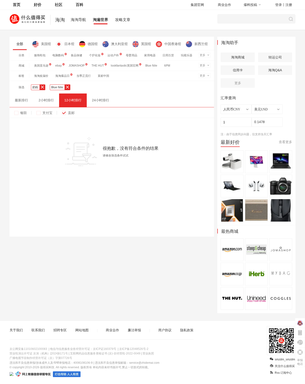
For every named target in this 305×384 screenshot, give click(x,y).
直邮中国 (103, 76)
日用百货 (168, 55)
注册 (288, 5)
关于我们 (16, 330)
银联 (23, 113)
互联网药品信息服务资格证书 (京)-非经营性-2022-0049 (105, 353)
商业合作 (224, 5)
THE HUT (98, 65)
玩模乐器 (186, 55)
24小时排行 (100, 100)
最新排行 (21, 100)
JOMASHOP (77, 65)
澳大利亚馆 (119, 44)
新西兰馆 (201, 44)
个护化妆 (95, 55)
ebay (58, 65)
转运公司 (275, 57)
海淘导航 (78, 20)
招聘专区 (60, 330)
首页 (16, 5)
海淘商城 (237, 57)
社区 (58, 5)
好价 (37, 5)
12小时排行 (72, 100)
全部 (19, 44)
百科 (79, 5)
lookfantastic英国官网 (124, 65)
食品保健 (76, 55)
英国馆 (146, 44)
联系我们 (38, 330)
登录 (278, 5)
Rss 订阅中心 (283, 372)
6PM (167, 65)
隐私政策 (186, 330)
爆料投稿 (250, 5)
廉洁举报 (134, 330)
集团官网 (197, 5)
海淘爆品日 (62, 76)
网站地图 (82, 330)
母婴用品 (131, 55)
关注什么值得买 (285, 366)
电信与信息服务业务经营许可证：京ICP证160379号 (83, 349)
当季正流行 (83, 76)
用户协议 (165, 330)
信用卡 (238, 70)
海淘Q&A (275, 70)
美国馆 (46, 44)
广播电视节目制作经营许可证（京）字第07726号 (41, 358)
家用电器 (150, 55)
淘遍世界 (100, 20)
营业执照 (148, 353)
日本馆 (69, 44)
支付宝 (47, 113)
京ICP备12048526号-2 (133, 349)
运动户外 (113, 55)
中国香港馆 (172, 44)
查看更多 (285, 142)
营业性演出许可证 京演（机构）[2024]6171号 (39, 353)
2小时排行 (46, 100)
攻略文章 (122, 20)
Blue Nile (151, 65)
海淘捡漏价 (41, 76)
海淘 (60, 19)
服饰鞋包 (40, 55)
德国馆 (93, 44)
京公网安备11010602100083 (28, 349)
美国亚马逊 (41, 65)
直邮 (71, 113)
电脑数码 (58, 55)
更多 (202, 55)
